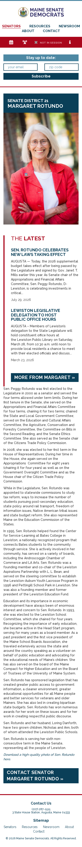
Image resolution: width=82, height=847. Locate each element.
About (28, 31)
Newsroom (69, 26)
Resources (39, 26)
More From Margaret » (44, 377)
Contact (51, 31)
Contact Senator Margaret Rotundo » (35, 776)
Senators (11, 26)
